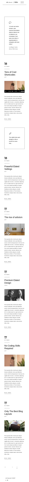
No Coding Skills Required (12, 347)
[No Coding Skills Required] (14, 360)
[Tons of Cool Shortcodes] (14, 87)
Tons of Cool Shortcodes (10, 73)
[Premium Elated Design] (14, 295)
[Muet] (19, 91)
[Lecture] (5, 91)
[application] (14, 91)
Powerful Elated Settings (11, 167)
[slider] (22, 91)
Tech (5, 285)
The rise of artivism (13, 217)
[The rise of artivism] (14, 229)
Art (5, 77)
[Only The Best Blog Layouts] (14, 426)
